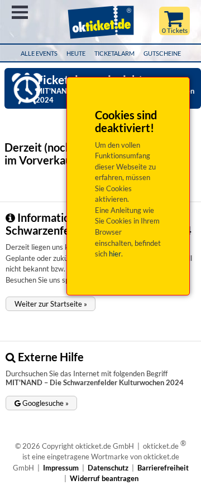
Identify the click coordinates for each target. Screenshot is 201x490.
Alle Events (39, 53)
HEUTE (75, 53)
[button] (50, 304)
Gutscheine (162, 53)
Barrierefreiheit (163, 467)
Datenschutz (108, 467)
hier (115, 253)
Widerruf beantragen (104, 478)
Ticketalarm (114, 53)
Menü (20, 12)
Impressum (61, 467)
